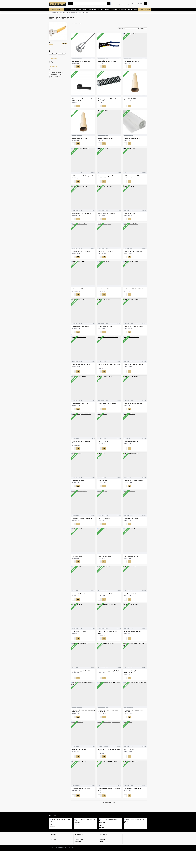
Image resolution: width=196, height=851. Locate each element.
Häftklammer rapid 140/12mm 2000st (81, 442)
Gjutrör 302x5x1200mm (105, 138)
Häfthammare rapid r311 (131, 176)
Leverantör (53, 66)
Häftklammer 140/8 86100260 (133, 364)
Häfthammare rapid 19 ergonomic (82, 176)
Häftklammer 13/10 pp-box (106, 213)
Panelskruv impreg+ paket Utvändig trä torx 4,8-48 (83, 710)
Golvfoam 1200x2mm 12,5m (132, 138)
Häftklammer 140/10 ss (105, 326)
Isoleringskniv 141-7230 (105, 594)
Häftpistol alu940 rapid (131, 441)
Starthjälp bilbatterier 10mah (81, 788)
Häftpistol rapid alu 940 (131, 518)
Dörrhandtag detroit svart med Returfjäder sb (82, 99)
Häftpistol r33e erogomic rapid (82, 518)
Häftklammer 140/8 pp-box (80, 403)
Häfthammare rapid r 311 (105, 176)
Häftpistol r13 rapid (78, 480)
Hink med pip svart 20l (131, 556)
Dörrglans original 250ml (131, 61)
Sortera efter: (121, 28)
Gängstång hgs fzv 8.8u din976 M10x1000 (107, 99)
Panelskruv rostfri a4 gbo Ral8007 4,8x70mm (134, 710)
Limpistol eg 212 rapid (79, 631)
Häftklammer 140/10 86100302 (133, 289)
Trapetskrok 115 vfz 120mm (132, 788)
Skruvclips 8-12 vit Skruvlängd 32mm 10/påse (109, 750)
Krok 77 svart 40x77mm (131, 594)
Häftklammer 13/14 (130, 213)
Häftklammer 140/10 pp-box (81, 326)
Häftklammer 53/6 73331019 (107, 403)
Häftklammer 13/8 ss (104, 289)
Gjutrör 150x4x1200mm (131, 99)
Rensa (64, 43)
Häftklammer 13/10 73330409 (81, 213)
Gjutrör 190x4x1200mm (79, 138)
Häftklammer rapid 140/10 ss (133, 403)
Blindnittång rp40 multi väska (107, 61)
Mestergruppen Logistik (77, 58)
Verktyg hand (55, 12)
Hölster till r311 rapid (78, 594)
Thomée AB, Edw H (127, 58)
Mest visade (53, 815)
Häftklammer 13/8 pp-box (80, 289)
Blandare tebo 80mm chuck (81, 61)
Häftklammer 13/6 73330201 (81, 251)
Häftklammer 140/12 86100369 (133, 326)
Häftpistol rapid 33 (104, 518)
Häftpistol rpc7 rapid (104, 556)
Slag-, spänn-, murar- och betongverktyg (68, 12)
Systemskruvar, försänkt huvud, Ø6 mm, (109, 789)
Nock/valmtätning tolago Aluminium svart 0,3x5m (135, 671)
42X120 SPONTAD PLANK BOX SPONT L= (64, 819)
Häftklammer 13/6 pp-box (106, 251)
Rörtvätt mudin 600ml (79, 749)
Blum (99, 785)
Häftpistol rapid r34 (78, 556)
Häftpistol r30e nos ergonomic (133, 480)
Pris (50, 47)
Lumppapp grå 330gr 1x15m (132, 631)
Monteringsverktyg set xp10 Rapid (108, 671)
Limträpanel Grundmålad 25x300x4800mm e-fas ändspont (114, 819)
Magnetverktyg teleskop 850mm (82, 671)
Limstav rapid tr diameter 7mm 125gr (107, 632)
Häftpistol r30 (102, 480)
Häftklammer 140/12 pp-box (81, 364)
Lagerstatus (53, 59)
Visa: (142, 28)
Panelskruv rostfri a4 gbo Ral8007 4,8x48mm (108, 710)
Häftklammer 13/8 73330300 (133, 251)
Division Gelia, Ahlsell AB (103, 746)
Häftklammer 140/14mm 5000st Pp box (109, 365)
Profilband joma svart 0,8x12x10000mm (89, 819)
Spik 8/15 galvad (129, 749)
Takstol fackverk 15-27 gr (137, 819)
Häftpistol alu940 (103, 441)
